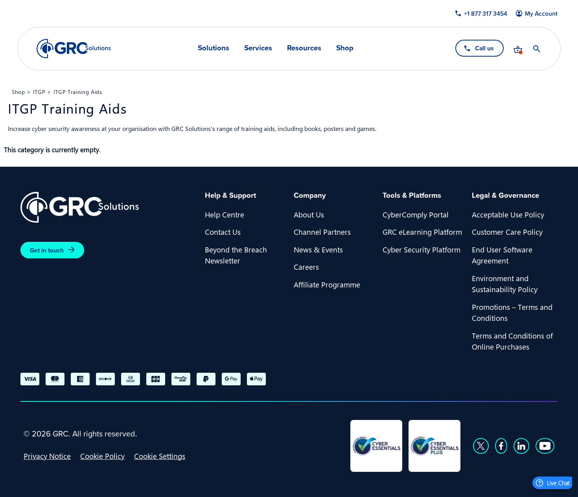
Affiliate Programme (327, 284)
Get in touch (47, 250)
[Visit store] (518, 49)
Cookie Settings (159, 456)
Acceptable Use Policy (508, 214)
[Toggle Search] (536, 48)
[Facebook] (501, 446)
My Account (541, 13)
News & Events (318, 249)
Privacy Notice (47, 456)
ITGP (39, 91)
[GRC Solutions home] (107, 207)
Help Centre (224, 214)
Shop (344, 48)
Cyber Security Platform (421, 249)
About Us (309, 214)
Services (258, 48)
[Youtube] (545, 446)
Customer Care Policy (507, 231)
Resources (304, 48)
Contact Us (223, 231)
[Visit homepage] (74, 48)
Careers (306, 266)
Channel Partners (322, 231)
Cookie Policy (102, 456)
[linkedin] (521, 446)
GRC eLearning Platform (422, 231)
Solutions (213, 48)
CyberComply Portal (416, 214)
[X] (481, 446)
